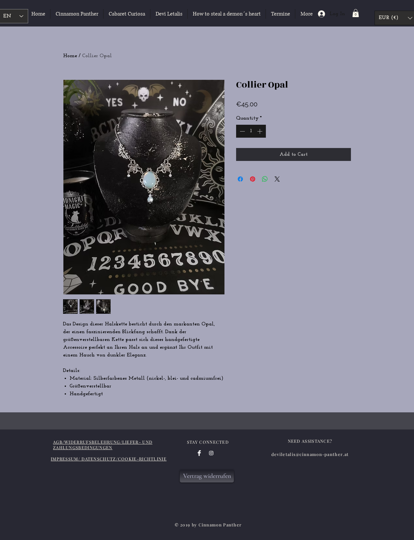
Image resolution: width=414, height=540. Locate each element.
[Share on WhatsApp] (265, 179)
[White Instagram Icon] (211, 453)
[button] (355, 13)
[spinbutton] (251, 131)
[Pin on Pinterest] (252, 179)
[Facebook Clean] (199, 453)
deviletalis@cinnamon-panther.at (310, 454)
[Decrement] (241, 131)
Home (70, 55)
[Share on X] (277, 179)
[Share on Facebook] (240, 179)
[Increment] (260, 131)
